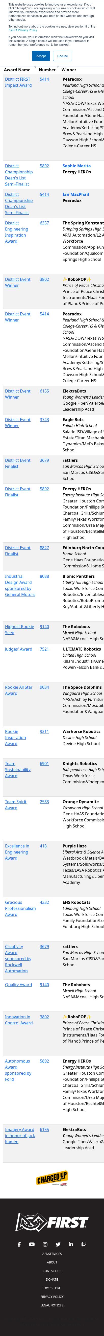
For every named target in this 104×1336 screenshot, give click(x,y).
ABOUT (52, 1262)
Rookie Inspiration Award (15, 737)
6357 (44, 223)
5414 (44, 79)
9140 (44, 626)
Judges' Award (18, 649)
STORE (52, 1288)
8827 (44, 547)
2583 (44, 801)
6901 (44, 763)
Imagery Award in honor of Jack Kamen (20, 1135)
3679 (44, 460)
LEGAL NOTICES (52, 1305)
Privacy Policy (23, 30)
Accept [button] (41, 56)
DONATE (52, 1279)
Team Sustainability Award (18, 769)
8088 (44, 576)
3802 (44, 279)
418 (43, 846)
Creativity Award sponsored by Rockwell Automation (18, 959)
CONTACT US (52, 1271)
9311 (44, 731)
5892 (44, 166)
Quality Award (18, 984)
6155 (44, 391)
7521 (44, 649)
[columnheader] (20, 67)
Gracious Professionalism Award (20, 908)
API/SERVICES (52, 1254)
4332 (44, 902)
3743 (44, 419)
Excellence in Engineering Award (17, 852)
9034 (44, 687)
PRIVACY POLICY (52, 1297)
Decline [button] (62, 56)
